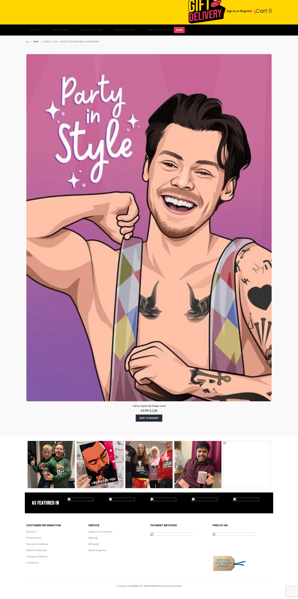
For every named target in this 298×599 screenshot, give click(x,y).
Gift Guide (93, 544)
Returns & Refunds (36, 550)
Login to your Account (100, 531)
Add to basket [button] (149, 418)
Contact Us (32, 562)
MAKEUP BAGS (124, 30)
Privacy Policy (33, 538)
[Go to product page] (149, 227)
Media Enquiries (97, 550)
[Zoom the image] (80, 499)
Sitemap (93, 538)
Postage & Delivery (36, 556)
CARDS (36, 30)
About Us (31, 531)
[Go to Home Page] (27, 42)
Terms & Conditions (37, 544)
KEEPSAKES (61, 30)
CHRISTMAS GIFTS (164, 30)
